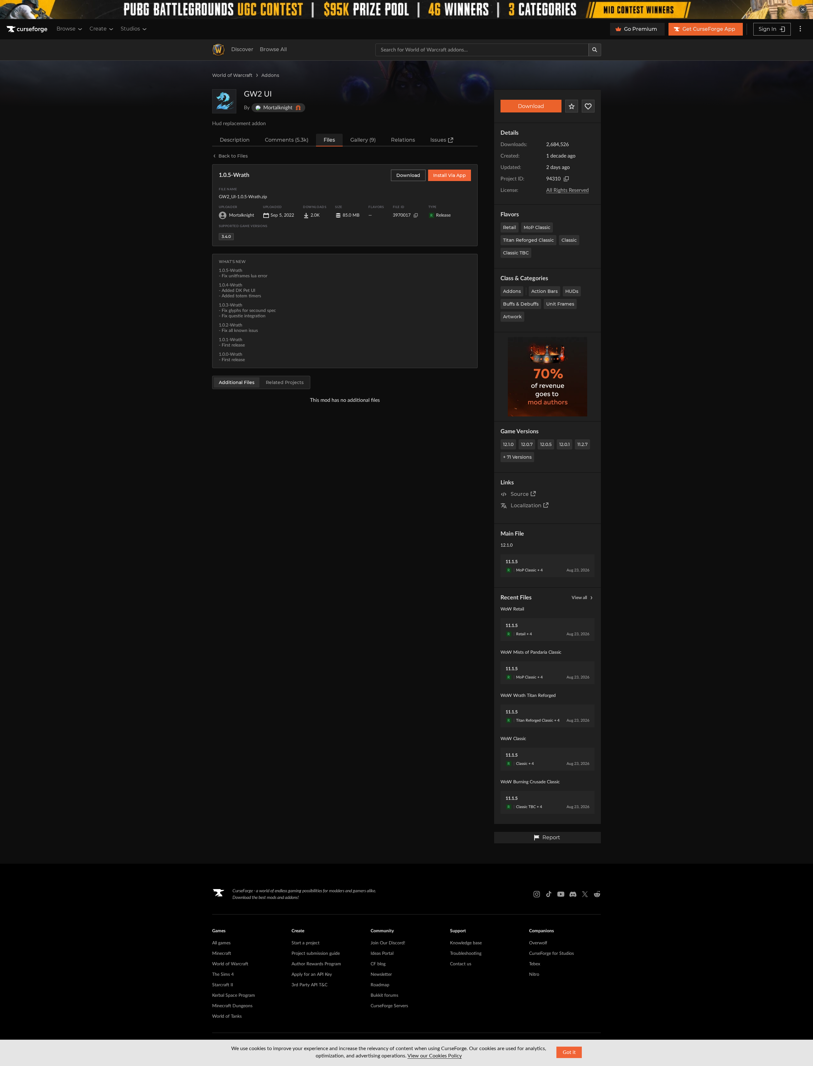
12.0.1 (564, 444)
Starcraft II (222, 985)
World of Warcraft (232, 75)
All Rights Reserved (567, 190)
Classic (569, 240)
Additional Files (236, 382)
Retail (509, 227)
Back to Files (233, 156)
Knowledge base (466, 943)
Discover (242, 49)
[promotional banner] (406, 9)
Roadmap (380, 985)
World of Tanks (227, 1016)
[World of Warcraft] (218, 50)
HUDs (571, 291)
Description (235, 140)
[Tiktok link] (549, 894)
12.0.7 (527, 444)
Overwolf (538, 943)
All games (221, 943)
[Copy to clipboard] (566, 179)
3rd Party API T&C (309, 985)
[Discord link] (573, 894)
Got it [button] (569, 1052)
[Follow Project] (588, 106)
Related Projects (285, 382)
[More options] (800, 29)
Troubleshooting (465, 953)
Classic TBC (516, 253)
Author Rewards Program (316, 964)
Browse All (273, 49)
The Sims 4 (223, 974)
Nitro (534, 974)
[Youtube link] (561, 894)
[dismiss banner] (803, 9)
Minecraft (221, 953)
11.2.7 (582, 444)
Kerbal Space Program (233, 995)
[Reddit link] (597, 894)
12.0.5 (546, 444)
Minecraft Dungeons (232, 1006)
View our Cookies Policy (434, 1055)
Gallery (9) (363, 140)
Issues (438, 140)
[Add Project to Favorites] (571, 106)
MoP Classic (537, 227)
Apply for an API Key (312, 974)
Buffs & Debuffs (521, 304)
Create (98, 29)
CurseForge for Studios (551, 953)
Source (520, 494)
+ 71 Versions (517, 457)
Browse (66, 29)
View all (579, 598)
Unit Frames (560, 304)
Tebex (534, 964)
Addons (270, 75)
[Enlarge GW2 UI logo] (224, 101)
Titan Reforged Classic (528, 240)
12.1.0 (508, 444)
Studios (130, 29)
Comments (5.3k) (286, 140)
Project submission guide (316, 953)
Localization (526, 506)
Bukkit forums (384, 995)
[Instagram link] (537, 894)
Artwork (512, 317)
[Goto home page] (27, 29)
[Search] (594, 50)
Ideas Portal (382, 953)
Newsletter (381, 974)
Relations (403, 140)
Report (551, 837)
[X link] (585, 894)
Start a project (305, 943)
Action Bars (544, 291)
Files (329, 140)
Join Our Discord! (388, 943)
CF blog (378, 964)
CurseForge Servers (389, 1006)
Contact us (460, 964)
